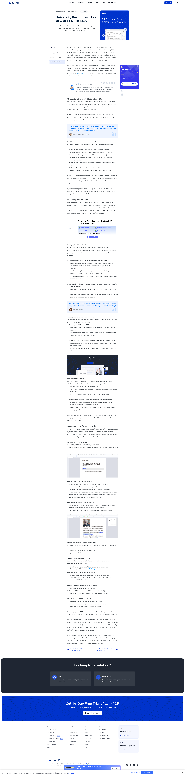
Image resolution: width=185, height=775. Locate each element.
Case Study (88, 738)
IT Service (72, 738)
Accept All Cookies (147, 772)
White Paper (88, 735)
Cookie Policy (71, 773)
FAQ (86, 730)
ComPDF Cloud (103, 735)
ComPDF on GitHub (104, 738)
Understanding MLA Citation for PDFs (57, 52)
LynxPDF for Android (54, 738)
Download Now (82, 237)
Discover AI (114, 768)
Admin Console (51, 744)
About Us (87, 744)
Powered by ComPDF (93, 764)
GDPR (86, 747)
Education (72, 730)
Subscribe (134, 83)
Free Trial (168, 2)
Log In (176, 2)
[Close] (182, 772)
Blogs (86, 732)
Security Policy (71, 764)
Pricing (97, 2)
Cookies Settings (135, 772)
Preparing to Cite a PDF (56, 57)
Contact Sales (112, 2)
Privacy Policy (52, 764)
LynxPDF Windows (52, 730)
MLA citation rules (83, 73)
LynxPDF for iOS (53, 735)
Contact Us (93, 236)
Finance (72, 744)
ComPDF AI (102, 732)
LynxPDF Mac (51, 732)
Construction (73, 732)
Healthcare (73, 741)
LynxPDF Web (51, 741)
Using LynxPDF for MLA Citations (56, 62)
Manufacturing (74, 735)
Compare (87, 741)
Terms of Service (61, 764)
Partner (104, 2)
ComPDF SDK (103, 730)
